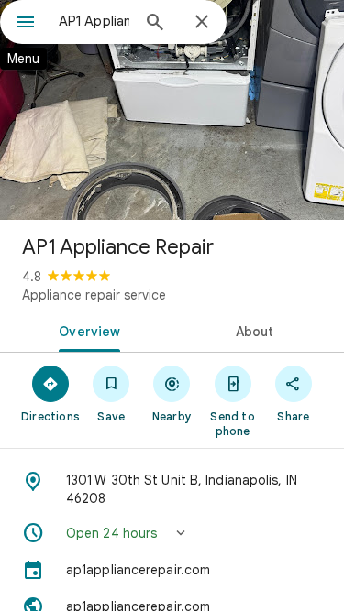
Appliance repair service (94, 295)
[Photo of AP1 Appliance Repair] (172, 110)
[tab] (86, 330)
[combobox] (94, 21)
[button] (172, 533)
